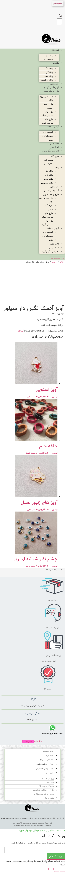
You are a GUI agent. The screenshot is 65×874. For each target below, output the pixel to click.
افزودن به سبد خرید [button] (35, 397)
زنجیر (50, 140)
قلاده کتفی (54, 143)
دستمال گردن (47, 136)
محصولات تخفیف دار (48, 57)
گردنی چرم (48, 132)
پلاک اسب (48, 76)
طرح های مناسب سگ (47, 114)
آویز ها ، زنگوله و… (50, 87)
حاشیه (50, 108)
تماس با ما (49, 773)
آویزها (54, 262)
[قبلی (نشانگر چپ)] (62, 872)
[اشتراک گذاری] (51, 869)
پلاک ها (56, 63)
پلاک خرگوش (47, 80)
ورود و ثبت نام (48, 751)
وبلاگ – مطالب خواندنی (44, 764)
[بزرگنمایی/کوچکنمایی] (62, 869)
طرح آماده (48, 104)
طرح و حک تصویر (51, 91)
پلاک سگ (49, 68)
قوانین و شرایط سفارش (44, 768)
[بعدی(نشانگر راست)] (56, 872)
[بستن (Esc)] (45, 869)
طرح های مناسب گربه (47, 121)
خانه (61, 262)
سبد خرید (49, 755)
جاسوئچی (54, 84)
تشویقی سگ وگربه (50, 151)
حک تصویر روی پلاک (46, 98)
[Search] (59, 28)
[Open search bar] (60, 16)
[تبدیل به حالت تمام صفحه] (56, 869)
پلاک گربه (48, 72)
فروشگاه (55, 50)
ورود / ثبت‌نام (55, 856)
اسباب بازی (54, 147)
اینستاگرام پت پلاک (46, 760)
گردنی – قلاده (53, 126)
